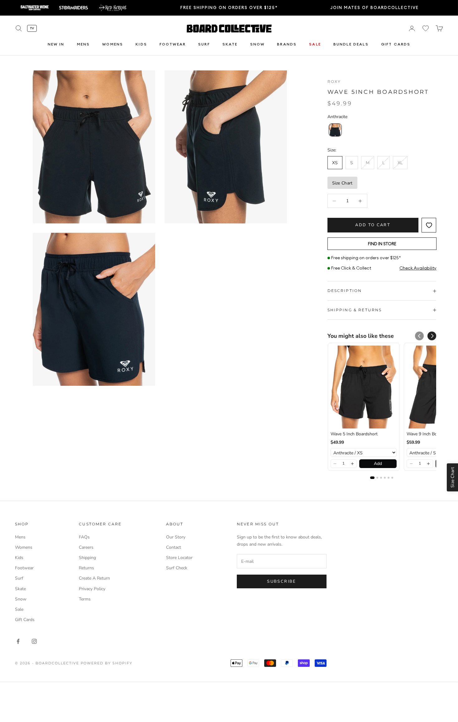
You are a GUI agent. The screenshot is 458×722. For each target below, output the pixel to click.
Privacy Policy (92, 589)
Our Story (175, 537)
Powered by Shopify (107, 663)
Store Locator (179, 558)
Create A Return (94, 578)
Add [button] (378, 463)
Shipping (87, 558)
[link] (364, 387)
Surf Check (176, 568)
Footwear (173, 44)
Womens (112, 44)
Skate (230, 44)
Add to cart (372, 225)
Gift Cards (396, 44)
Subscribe (281, 581)
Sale (315, 44)
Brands (287, 44)
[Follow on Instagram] (34, 641)
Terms (85, 599)
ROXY (334, 81)
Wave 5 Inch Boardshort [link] (354, 434)
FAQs (84, 537)
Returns (86, 568)
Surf (204, 44)
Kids (141, 44)
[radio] (334, 129)
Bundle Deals (351, 44)
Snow (257, 44)
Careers (86, 547)
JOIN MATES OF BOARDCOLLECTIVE (374, 7)
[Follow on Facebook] (18, 641)
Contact (173, 547)
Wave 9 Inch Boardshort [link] (430, 434)
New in (56, 44)
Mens (83, 44)
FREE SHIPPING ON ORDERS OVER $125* (229, 7)
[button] (431, 336)
